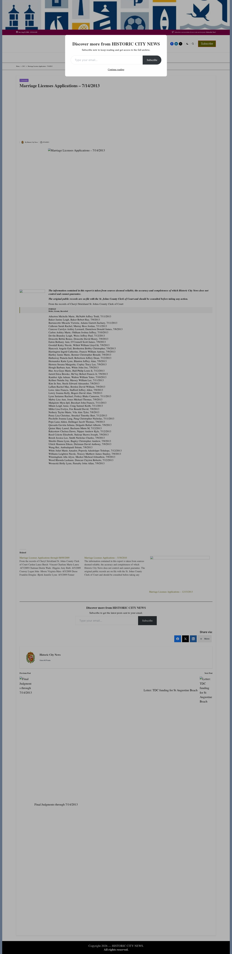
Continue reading (116, 69)
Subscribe (152, 60)
